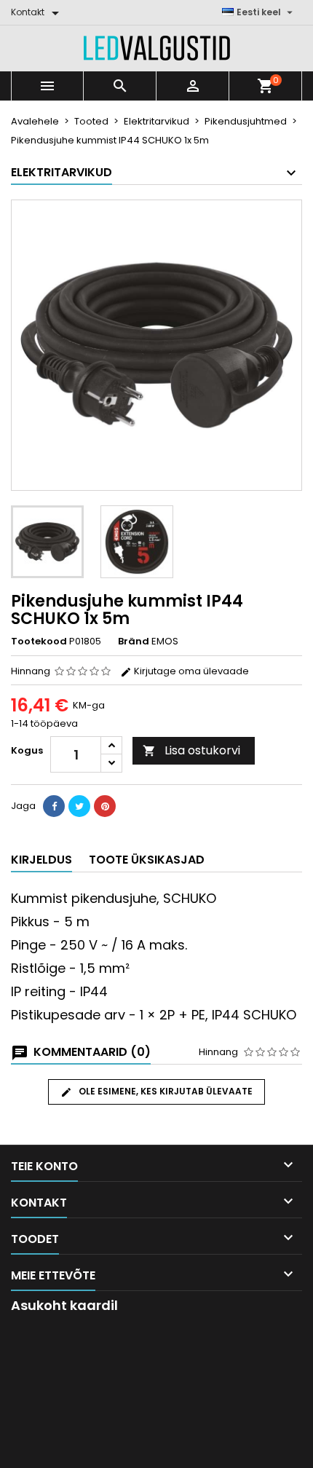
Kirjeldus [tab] (41, 859)
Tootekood (39, 641)
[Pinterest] (105, 806)
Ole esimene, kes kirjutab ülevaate (164, 1091)
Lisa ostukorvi (191, 750)
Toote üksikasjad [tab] (147, 859)
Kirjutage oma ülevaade (190, 671)
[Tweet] (79, 806)
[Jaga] (54, 806)
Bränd (133, 641)
